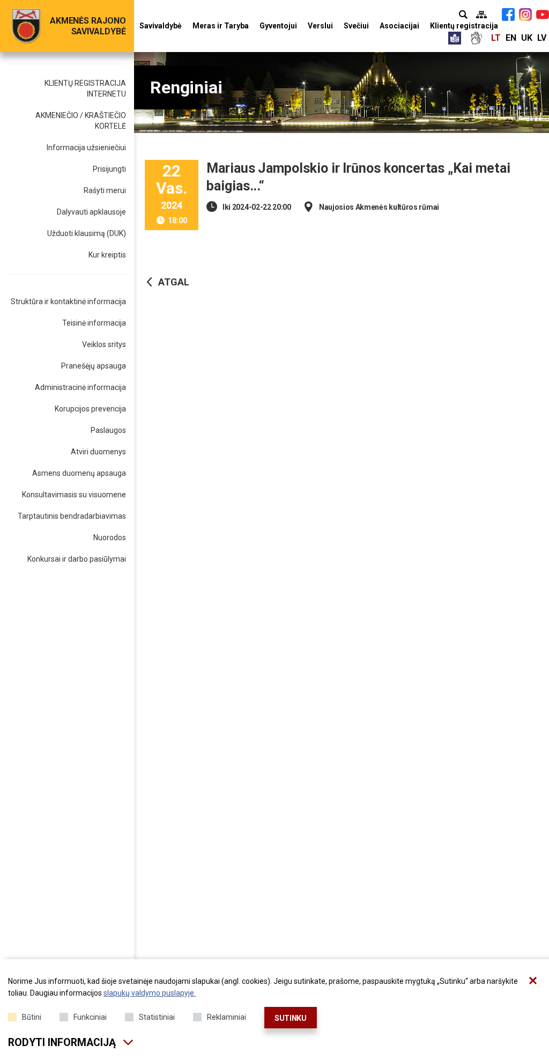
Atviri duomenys (98, 451)
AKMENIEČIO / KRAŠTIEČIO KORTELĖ (80, 120)
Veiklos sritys (104, 344)
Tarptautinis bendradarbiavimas (72, 516)
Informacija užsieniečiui (86, 147)
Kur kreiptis (107, 255)
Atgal (173, 282)
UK (526, 38)
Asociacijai (399, 25)
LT (496, 38)
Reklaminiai (226, 1017)
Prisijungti (109, 169)
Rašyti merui (105, 190)
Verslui (320, 25)
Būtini (31, 1017)
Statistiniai (157, 1017)
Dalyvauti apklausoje (91, 212)
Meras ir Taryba (220, 25)
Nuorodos (109, 537)
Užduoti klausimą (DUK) (86, 233)
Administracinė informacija (80, 387)
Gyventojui (278, 25)
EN (511, 38)
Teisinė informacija (94, 323)
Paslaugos (108, 430)
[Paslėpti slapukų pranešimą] (533, 981)
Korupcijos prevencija (90, 408)
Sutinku (290, 1018)
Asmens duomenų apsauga (79, 473)
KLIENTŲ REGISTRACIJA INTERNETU (85, 88)
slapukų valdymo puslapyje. (149, 993)
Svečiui (356, 25)
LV (541, 38)
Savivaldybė (160, 25)
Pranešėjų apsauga (93, 366)
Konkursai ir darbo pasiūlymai (76, 559)
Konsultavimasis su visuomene (74, 494)
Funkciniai (90, 1017)
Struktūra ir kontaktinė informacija (68, 301)
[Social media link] (508, 14)
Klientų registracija (464, 25)
